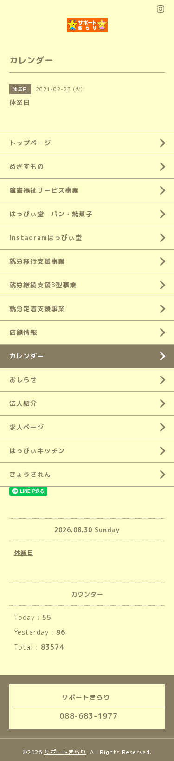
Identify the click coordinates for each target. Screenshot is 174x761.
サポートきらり (65, 752)
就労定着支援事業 (37, 308)
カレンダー (26, 355)
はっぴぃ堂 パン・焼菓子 (51, 213)
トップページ (30, 142)
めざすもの (26, 166)
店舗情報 (23, 332)
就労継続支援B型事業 (43, 284)
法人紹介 (23, 403)
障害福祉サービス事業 (44, 190)
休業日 (23, 552)
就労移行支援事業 (37, 261)
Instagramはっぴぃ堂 (45, 237)
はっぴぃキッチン (37, 450)
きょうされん (30, 474)
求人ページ (26, 427)
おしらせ (23, 379)
